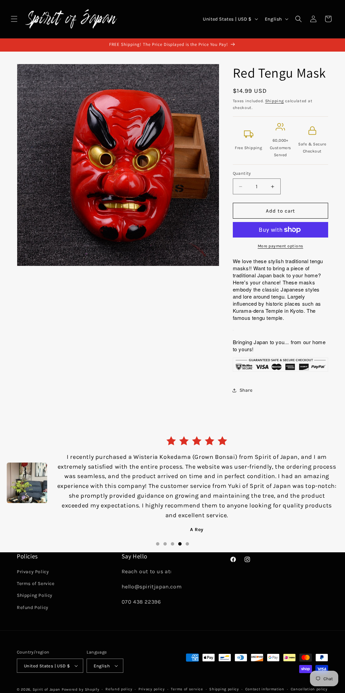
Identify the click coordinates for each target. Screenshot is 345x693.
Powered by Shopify (80, 689)
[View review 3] (172, 525)
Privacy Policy (33, 572)
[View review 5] (187, 525)
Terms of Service (36, 583)
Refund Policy (33, 607)
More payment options (280, 246)
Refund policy (118, 689)
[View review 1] (157, 525)
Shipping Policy (35, 595)
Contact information (264, 689)
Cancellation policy (309, 689)
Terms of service (187, 689)
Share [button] (246, 390)
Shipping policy (224, 689)
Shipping (274, 101)
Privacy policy (151, 689)
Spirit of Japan (47, 689)
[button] (14, 18)
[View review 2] (165, 525)
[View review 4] (180, 525)
